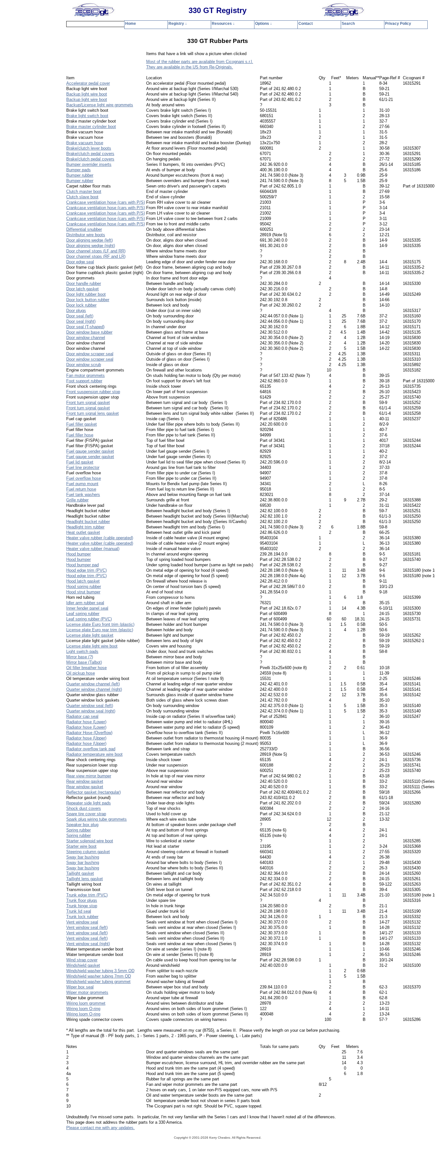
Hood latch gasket (83, 581)
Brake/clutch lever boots (88, 148)
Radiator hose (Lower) (86, 721)
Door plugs (76, 310)
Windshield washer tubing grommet (98, 981)
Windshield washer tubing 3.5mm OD (100, 970)
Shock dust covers (83, 808)
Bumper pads (78, 169)
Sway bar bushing (82, 857)
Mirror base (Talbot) (84, 662)
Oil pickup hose (80, 673)
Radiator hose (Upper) (86, 738)
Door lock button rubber (87, 299)
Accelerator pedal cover (88, 83)
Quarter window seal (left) (89, 705)
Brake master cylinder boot (91, 126)
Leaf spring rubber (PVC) (89, 619)
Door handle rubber (83, 283)
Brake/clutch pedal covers (90, 153)
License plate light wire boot (92, 646)
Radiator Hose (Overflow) (89, 732)
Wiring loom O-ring (83, 1008)
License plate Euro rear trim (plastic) (99, 629)
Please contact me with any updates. (100, 1127)
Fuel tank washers (83, 494)
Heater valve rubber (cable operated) (99, 537)
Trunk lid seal (78, 911)
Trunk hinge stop (81, 905)
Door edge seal (80, 261)
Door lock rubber (81, 305)
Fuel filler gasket (81, 424)
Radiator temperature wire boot (94, 754)
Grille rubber (77, 500)
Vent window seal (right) (88, 943)
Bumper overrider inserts (88, 164)
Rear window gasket (84, 781)
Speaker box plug (82, 824)
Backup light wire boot (86, 94)
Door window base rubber (89, 332)
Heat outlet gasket (83, 532)
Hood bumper (78, 554)
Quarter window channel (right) (94, 689)
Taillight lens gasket (84, 878)
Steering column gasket (88, 851)
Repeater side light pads (88, 803)
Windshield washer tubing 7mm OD (98, 976)
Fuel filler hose (79, 435)
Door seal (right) (81, 321)
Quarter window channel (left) (93, 684)
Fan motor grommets (85, 375)
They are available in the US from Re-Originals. (189, 67)
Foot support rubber (84, 380)
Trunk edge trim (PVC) (87, 895)
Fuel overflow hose (83, 478)
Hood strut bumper (83, 592)
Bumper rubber (79, 175)
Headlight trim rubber (85, 527)
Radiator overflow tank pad (90, 748)
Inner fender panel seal (87, 608)
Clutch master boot (83, 191)
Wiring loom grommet (85, 1003)
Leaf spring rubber (82, 613)
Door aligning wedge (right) (90, 245)
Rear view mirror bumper (88, 776)
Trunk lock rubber (82, 916)
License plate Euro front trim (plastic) (100, 624)
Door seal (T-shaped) (85, 326)
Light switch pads (82, 651)
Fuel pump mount (82, 483)
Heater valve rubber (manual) (92, 548)
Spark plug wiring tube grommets (96, 819)
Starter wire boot (81, 846)
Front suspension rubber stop (93, 391)
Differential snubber (84, 229)
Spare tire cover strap (86, 813)
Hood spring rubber (83, 586)
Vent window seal (82, 922)
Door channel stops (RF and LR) (95, 256)
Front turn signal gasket (88, 402)
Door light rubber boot (86, 294)
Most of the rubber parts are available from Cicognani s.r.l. (199, 61)
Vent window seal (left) (87, 927)
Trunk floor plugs (81, 900)
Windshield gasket (83, 965)
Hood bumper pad (82, 564)
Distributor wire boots (85, 234)
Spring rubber (78, 830)
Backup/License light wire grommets (99, 105)
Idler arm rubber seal (85, 602)
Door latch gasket (82, 288)
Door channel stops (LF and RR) (95, 251)
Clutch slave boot (82, 197)
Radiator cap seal (82, 716)
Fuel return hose (81, 489)
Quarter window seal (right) (90, 711)
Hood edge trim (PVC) (86, 570)
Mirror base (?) (79, 656)
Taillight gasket (80, 873)
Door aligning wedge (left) (89, 240)
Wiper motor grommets (87, 992)
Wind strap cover (81, 960)
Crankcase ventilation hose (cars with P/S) (105, 202)
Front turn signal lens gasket (92, 413)
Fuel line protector (82, 467)
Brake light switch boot (87, 115)
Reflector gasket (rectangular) (93, 792)
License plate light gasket (89, 635)
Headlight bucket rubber (88, 521)
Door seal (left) (79, 316)
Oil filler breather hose (86, 667)
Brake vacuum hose (84, 142)
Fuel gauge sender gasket (90, 451)
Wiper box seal (80, 987)
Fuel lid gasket (79, 462)
